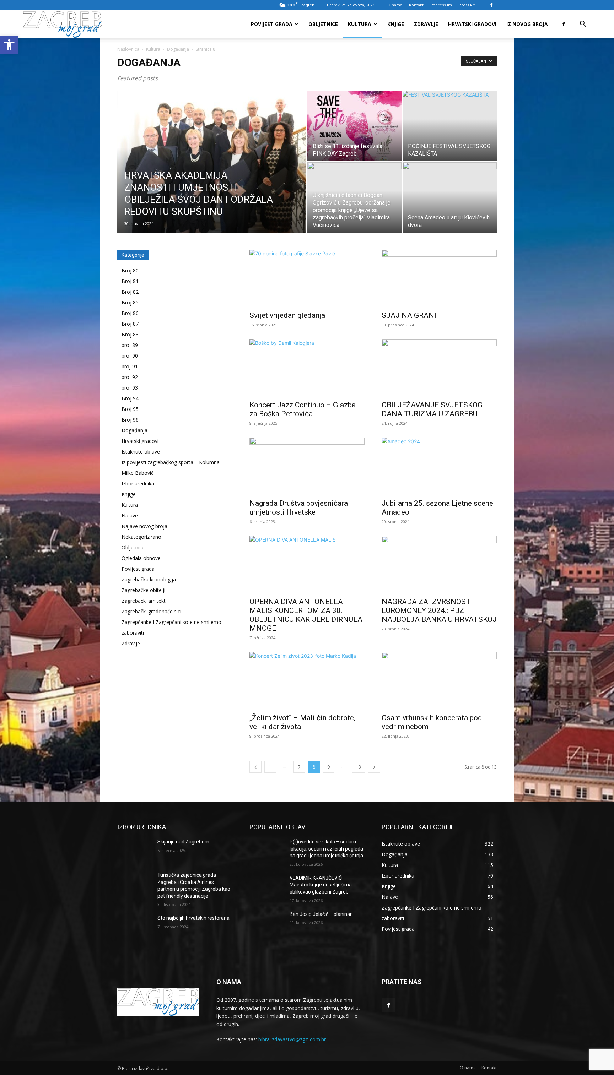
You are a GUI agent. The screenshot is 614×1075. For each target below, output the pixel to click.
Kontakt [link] (416, 4)
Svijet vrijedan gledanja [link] (287, 315)
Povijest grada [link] (271, 24)
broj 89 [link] (130, 345)
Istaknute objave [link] (141, 451)
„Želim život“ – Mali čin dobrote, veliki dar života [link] (302, 722)
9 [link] (328, 767)
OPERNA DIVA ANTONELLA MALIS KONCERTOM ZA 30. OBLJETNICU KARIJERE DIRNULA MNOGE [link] (305, 614)
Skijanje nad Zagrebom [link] (183, 842)
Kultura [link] (359, 24)
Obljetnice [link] (323, 24)
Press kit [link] (467, 4)
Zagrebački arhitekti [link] (144, 600)
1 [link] (270, 767)
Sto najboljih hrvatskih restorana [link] (193, 918)
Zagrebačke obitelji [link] (143, 590)
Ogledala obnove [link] (141, 558)
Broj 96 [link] (130, 419)
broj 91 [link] (130, 366)
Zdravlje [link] (426, 24)
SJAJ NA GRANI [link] (409, 315)
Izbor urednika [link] (138, 483)
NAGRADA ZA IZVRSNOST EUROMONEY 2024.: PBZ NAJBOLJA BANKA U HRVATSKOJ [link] (439, 610)
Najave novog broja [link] (144, 526)
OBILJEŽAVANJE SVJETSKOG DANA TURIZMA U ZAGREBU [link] (432, 409)
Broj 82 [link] (130, 291)
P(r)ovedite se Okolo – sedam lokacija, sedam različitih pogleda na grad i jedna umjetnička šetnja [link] (327, 848)
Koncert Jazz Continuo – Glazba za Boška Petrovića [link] (302, 409)
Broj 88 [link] (130, 334)
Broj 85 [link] (130, 302)
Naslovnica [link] (128, 49)
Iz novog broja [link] (527, 24)
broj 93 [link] (130, 387)
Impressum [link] (441, 4)
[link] (9, 45)
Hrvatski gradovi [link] (472, 24)
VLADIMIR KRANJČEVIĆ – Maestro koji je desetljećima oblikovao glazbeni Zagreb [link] (321, 885)
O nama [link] (394, 4)
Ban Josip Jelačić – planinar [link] (321, 914)
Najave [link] (130, 515)
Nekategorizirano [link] (141, 536)
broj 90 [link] (130, 355)
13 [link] (358, 767)
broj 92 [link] (130, 377)
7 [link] (299, 767)
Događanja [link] (178, 49)
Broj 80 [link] (130, 270)
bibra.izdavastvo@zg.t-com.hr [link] (292, 1039)
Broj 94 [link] (130, 398)
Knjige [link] (395, 24)
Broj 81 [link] (130, 281)
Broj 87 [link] (130, 323)
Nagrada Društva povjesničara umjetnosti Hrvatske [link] (298, 507)
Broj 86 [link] (130, 313)
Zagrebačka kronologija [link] (149, 579)
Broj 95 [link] (130, 409)
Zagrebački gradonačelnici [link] (151, 611)
